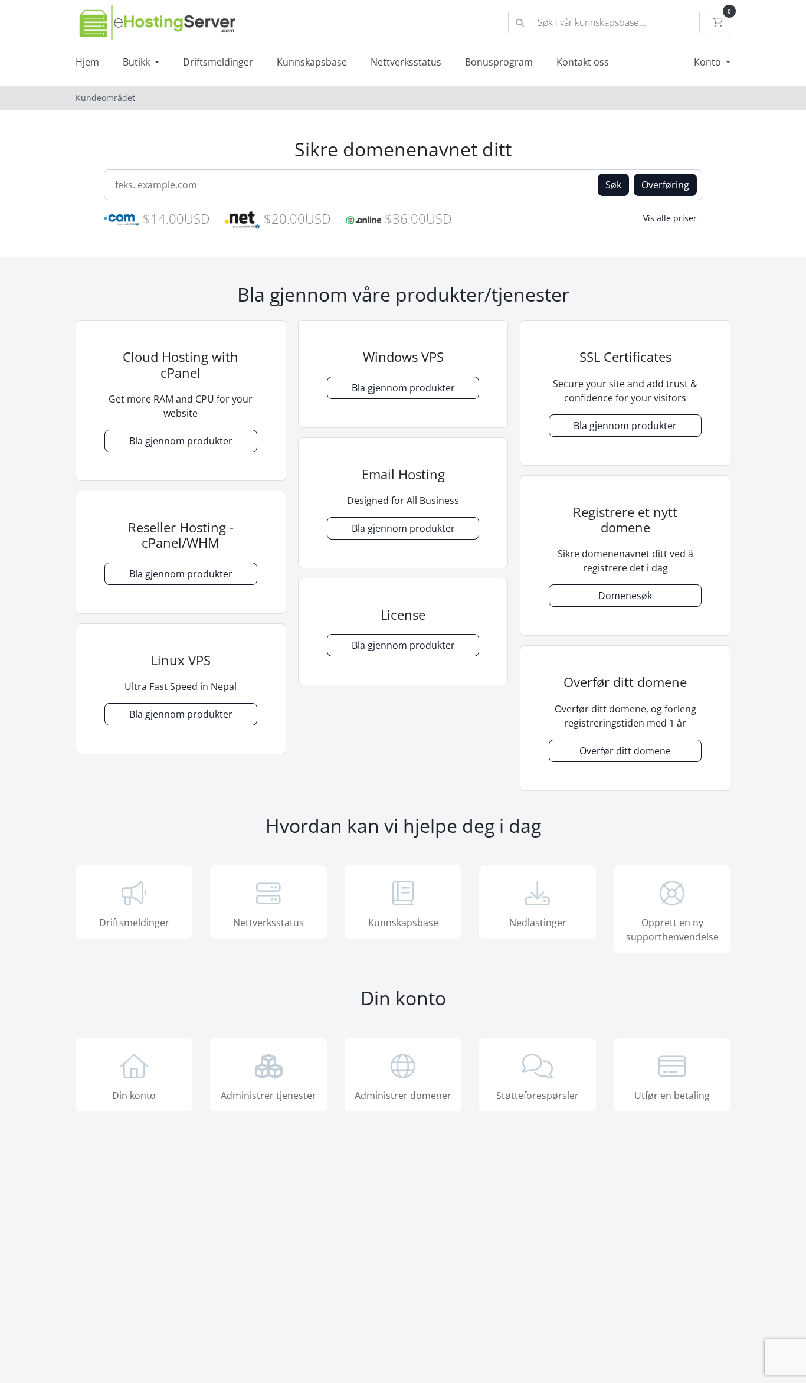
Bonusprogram (499, 61)
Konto (708, 61)
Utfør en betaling (672, 1095)
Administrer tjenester (268, 1095)
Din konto (134, 1095)
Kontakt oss (582, 61)
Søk (613, 184)
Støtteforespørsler (537, 1095)
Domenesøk (625, 595)
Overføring (665, 184)
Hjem (87, 61)
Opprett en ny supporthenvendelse (672, 929)
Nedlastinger (537, 922)
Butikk (137, 61)
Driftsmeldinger (218, 61)
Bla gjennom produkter (180, 440)
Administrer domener (403, 1095)
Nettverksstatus (406, 61)
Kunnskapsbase (312, 61)
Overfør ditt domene (625, 750)
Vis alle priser (670, 218)
